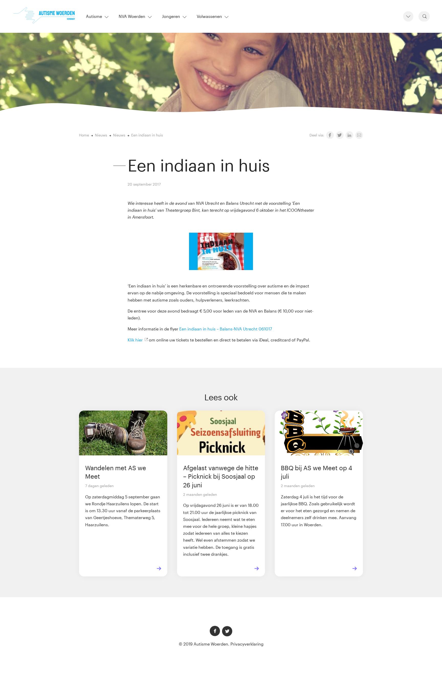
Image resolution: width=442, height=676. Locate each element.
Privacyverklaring (246, 643)
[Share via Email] (359, 135)
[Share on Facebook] (330, 135)
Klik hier (135, 339)
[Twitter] (227, 631)
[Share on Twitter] (340, 135)
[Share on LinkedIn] (349, 135)
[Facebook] (215, 631)
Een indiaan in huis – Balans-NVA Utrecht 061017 (225, 328)
